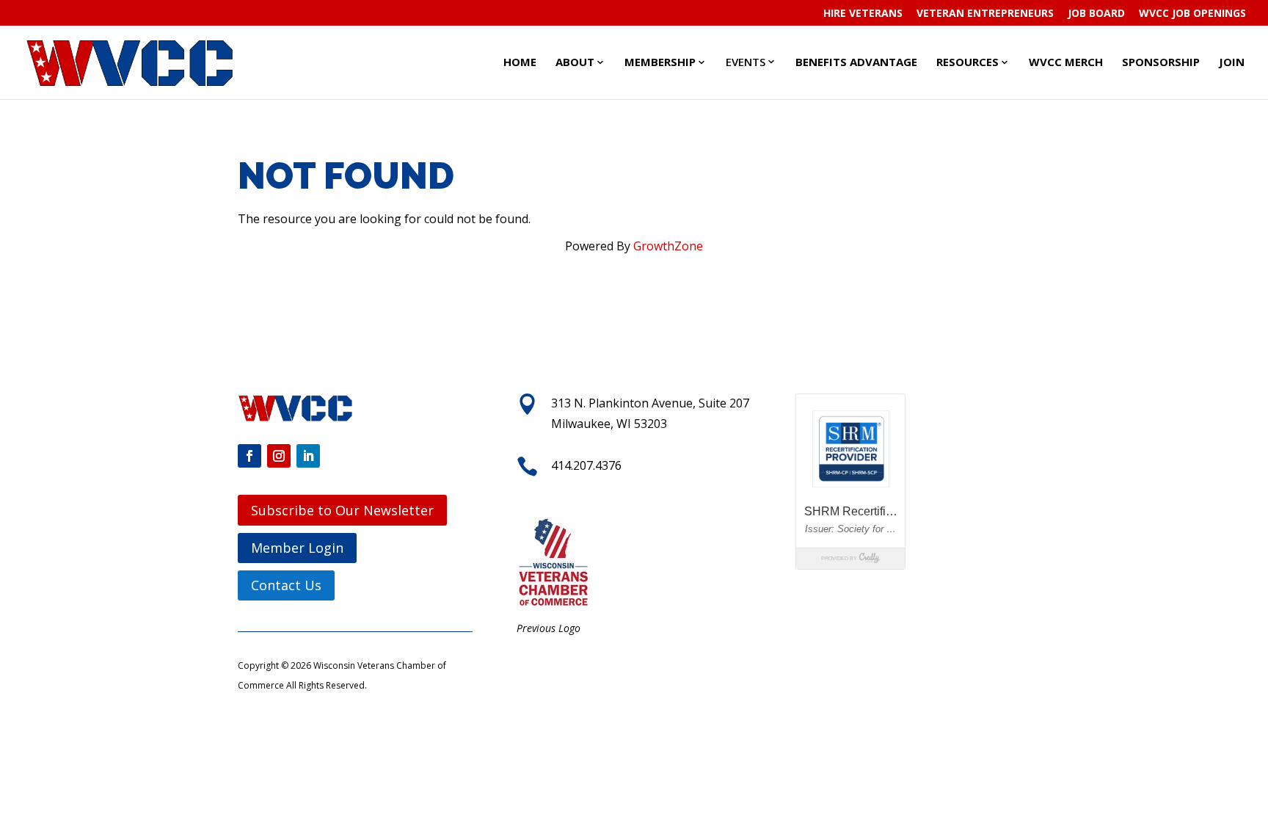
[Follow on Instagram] (279, 456)
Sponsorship (1161, 61)
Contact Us (286, 585)
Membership (660, 61)
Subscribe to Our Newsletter (342, 510)
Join (1232, 61)
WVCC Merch (1066, 61)
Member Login (297, 547)
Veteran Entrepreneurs (985, 14)
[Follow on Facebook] (249, 456)
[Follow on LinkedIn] (308, 456)
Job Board (1096, 14)
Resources (967, 61)
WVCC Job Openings (1192, 14)
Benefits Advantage (856, 61)
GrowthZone (668, 246)
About (574, 61)
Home (519, 61)
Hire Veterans (863, 14)
